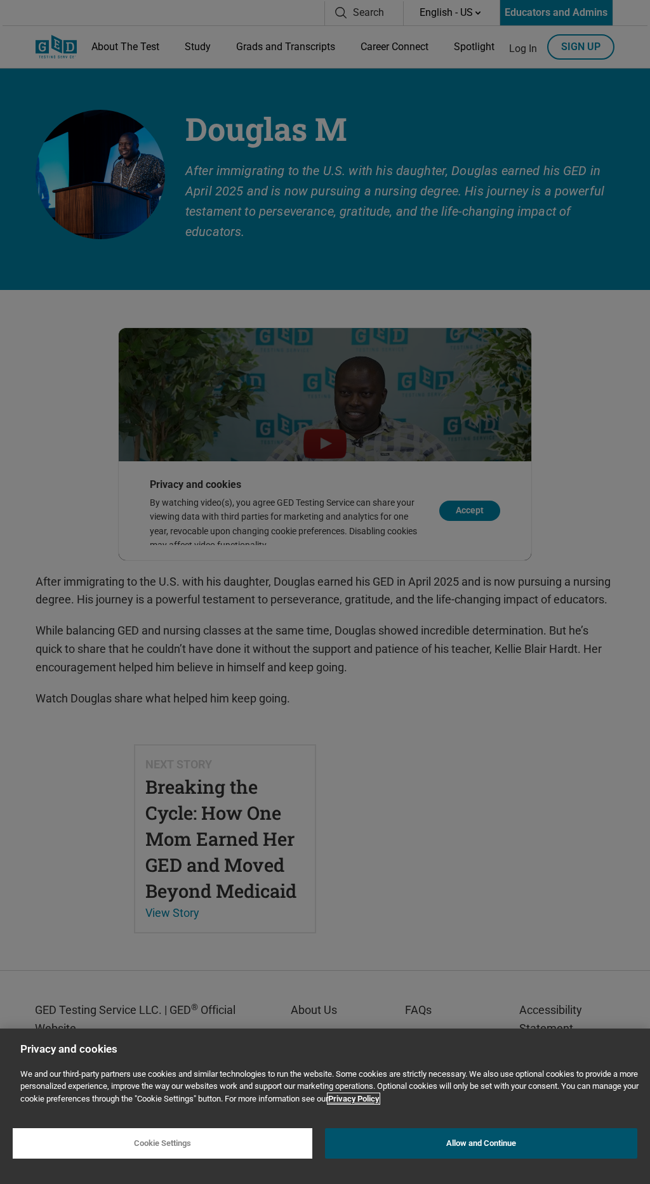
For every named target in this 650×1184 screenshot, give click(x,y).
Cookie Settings (162, 1143)
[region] (325, 1106)
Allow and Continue (481, 1143)
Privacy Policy (353, 1098)
